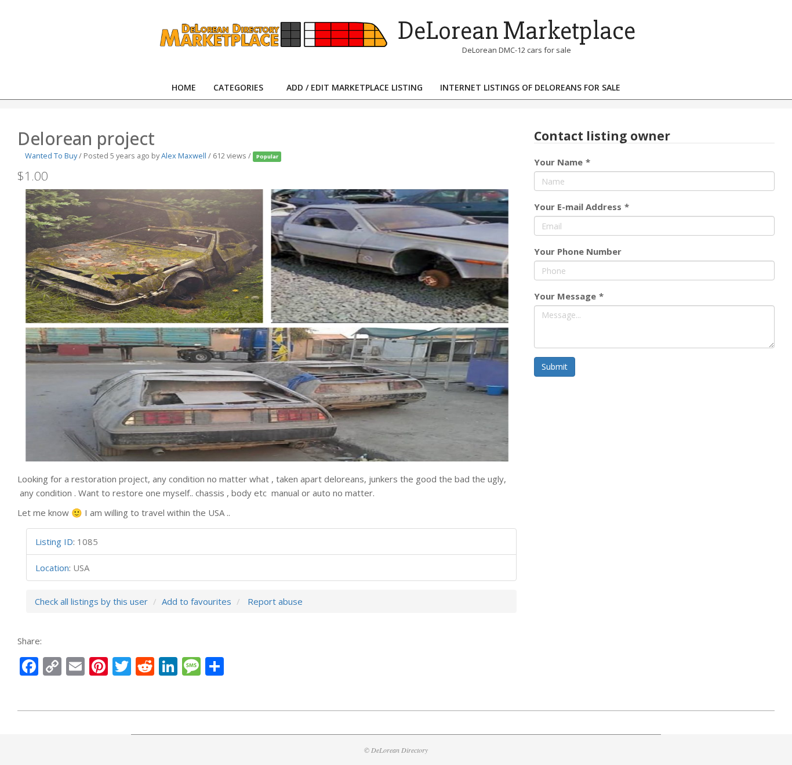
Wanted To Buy (51, 155)
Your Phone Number (578, 251)
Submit (555, 366)
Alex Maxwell (183, 155)
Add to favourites (196, 601)
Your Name (562, 162)
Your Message (569, 296)
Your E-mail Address (581, 206)
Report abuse (275, 601)
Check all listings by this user (91, 601)
